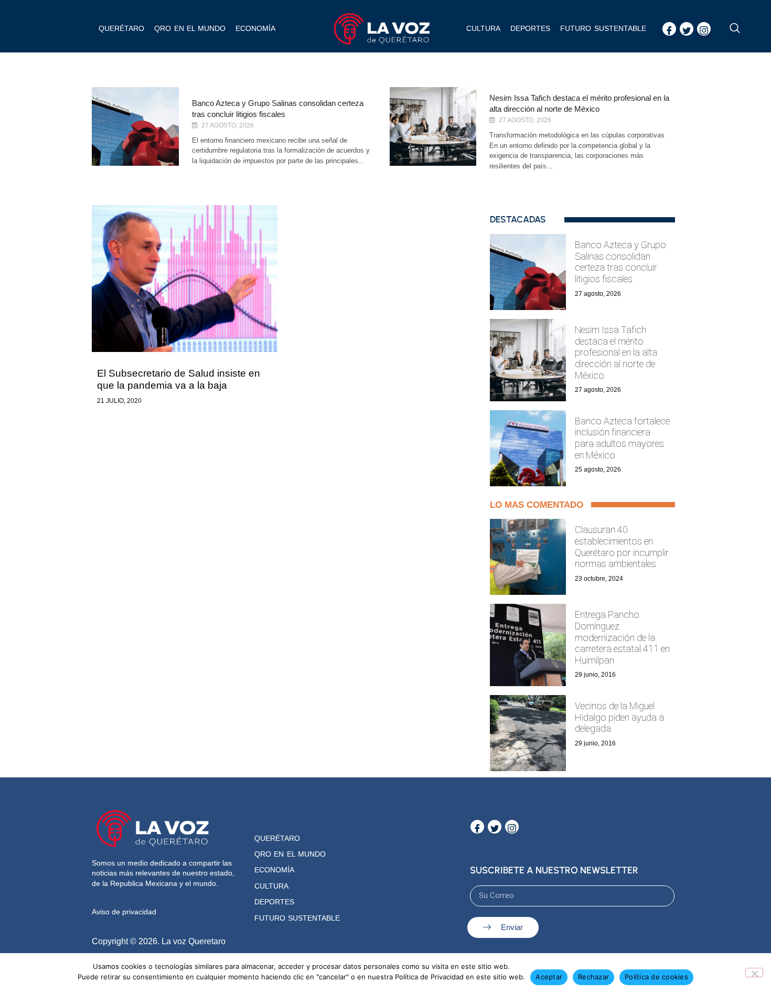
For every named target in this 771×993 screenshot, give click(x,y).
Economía (255, 28)
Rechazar (593, 977)
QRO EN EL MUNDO (190, 28)
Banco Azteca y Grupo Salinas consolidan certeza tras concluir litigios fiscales (620, 261)
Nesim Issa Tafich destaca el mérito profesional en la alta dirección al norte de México (616, 352)
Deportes (530, 28)
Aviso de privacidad (124, 911)
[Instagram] (704, 29)
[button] (734, 28)
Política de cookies (656, 977)
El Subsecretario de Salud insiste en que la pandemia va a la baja (178, 379)
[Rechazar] (754, 972)
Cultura (483, 28)
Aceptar (549, 977)
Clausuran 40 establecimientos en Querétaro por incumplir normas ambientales (622, 546)
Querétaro (121, 28)
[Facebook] (669, 29)
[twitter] (686, 29)
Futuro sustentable (603, 28)
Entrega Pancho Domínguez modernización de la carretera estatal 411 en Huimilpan (622, 637)
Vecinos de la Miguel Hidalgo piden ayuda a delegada (619, 717)
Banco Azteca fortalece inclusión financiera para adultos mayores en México (622, 438)
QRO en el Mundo (290, 854)
